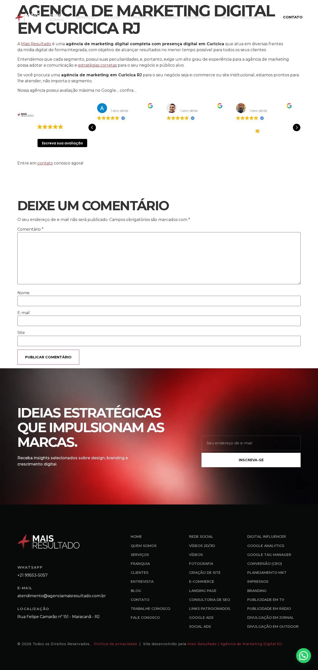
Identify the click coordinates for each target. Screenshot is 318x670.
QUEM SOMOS (56, 17)
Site (21, 333)
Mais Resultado (36, 44)
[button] (296, 127)
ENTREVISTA (198, 17)
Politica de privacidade (116, 644)
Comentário (30, 229)
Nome (23, 293)
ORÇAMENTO (254, 17)
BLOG (228, 17)
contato (45, 163)
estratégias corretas (97, 65)
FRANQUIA (143, 17)
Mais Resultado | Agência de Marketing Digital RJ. (235, 644)
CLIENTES (169, 17)
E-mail (23, 313)
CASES (114, 17)
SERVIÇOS (86, 17)
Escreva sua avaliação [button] (62, 143)
